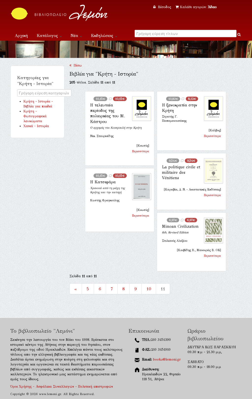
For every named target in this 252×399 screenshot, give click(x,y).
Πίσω (76, 65)
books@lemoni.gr (167, 359)
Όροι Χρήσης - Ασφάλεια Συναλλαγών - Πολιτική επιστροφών (61, 386)
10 (148, 289)
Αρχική (21, 35)
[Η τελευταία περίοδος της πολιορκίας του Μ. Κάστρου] (139, 108)
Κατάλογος (48, 35)
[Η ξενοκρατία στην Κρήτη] (211, 108)
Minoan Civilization (180, 226)
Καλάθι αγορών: (198, 7)
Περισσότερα (140, 151)
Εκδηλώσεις (103, 35)
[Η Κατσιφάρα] (139, 186)
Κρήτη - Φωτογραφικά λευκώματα (35, 116)
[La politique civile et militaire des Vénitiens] (211, 170)
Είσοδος (165, 7)
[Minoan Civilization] (211, 230)
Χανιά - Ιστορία (36, 126)
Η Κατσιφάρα (103, 182)
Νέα (75, 35)
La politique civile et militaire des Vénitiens (181, 172)
